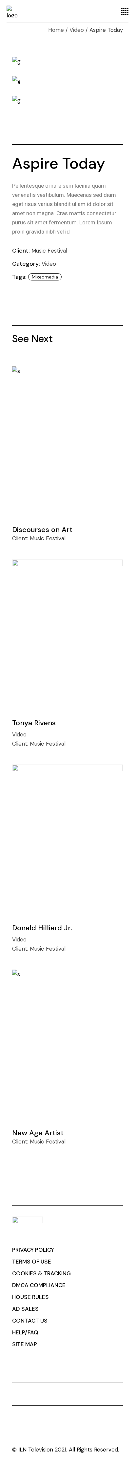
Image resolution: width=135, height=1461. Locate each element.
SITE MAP (24, 1344)
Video (49, 263)
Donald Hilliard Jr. (42, 928)
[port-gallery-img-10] (67, 100)
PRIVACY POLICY (33, 1249)
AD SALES (25, 1308)
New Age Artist (38, 1133)
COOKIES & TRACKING (41, 1273)
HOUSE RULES (30, 1297)
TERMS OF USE (31, 1261)
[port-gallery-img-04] (67, 61)
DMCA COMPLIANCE (39, 1285)
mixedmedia (45, 277)
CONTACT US (30, 1320)
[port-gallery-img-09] (67, 81)
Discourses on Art (42, 529)
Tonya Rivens (34, 723)
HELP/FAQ (25, 1332)
